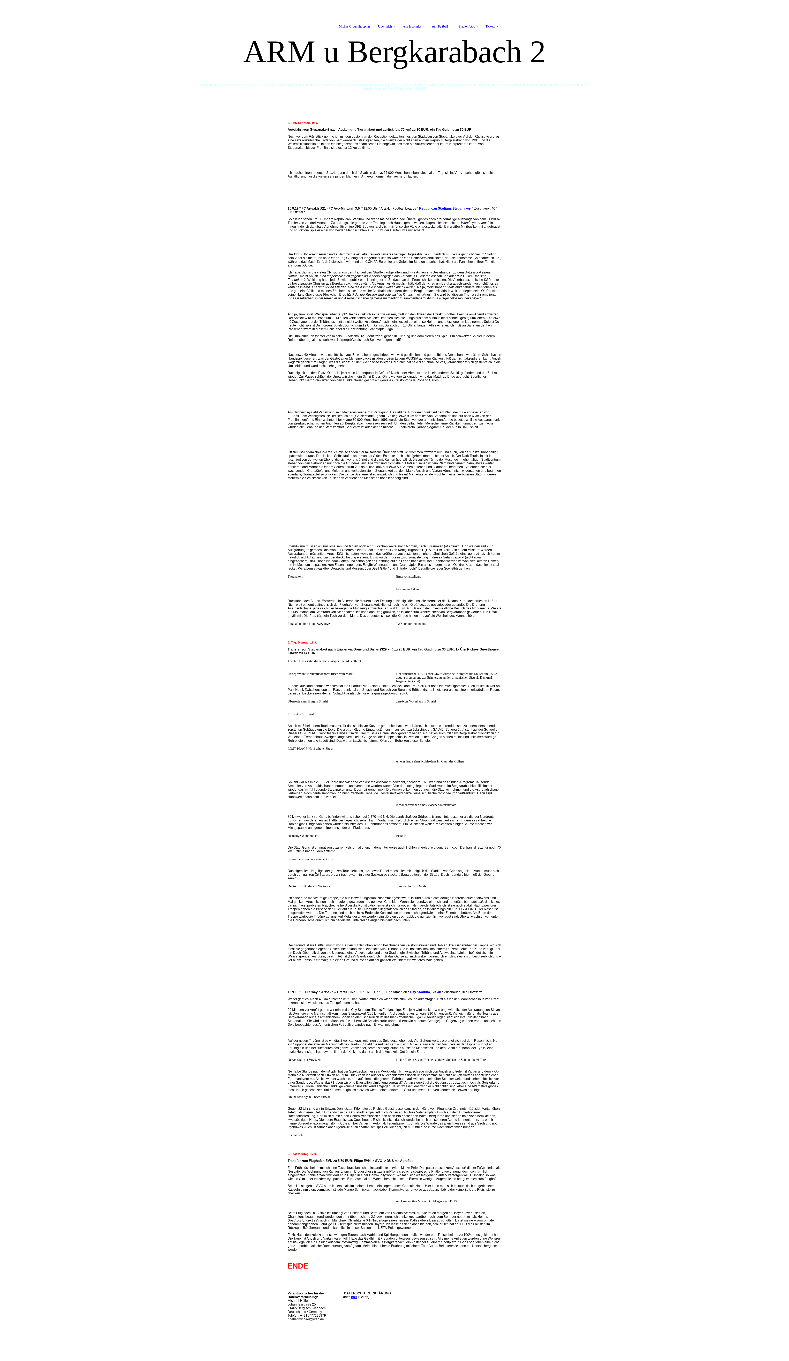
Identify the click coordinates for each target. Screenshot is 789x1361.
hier (354, 1297)
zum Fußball (440, 26)
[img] (394, 63)
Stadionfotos (467, 26)
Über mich (385, 26)
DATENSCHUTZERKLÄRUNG (367, 1293)
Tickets (490, 26)
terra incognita (412, 26)
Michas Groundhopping (354, 26)
